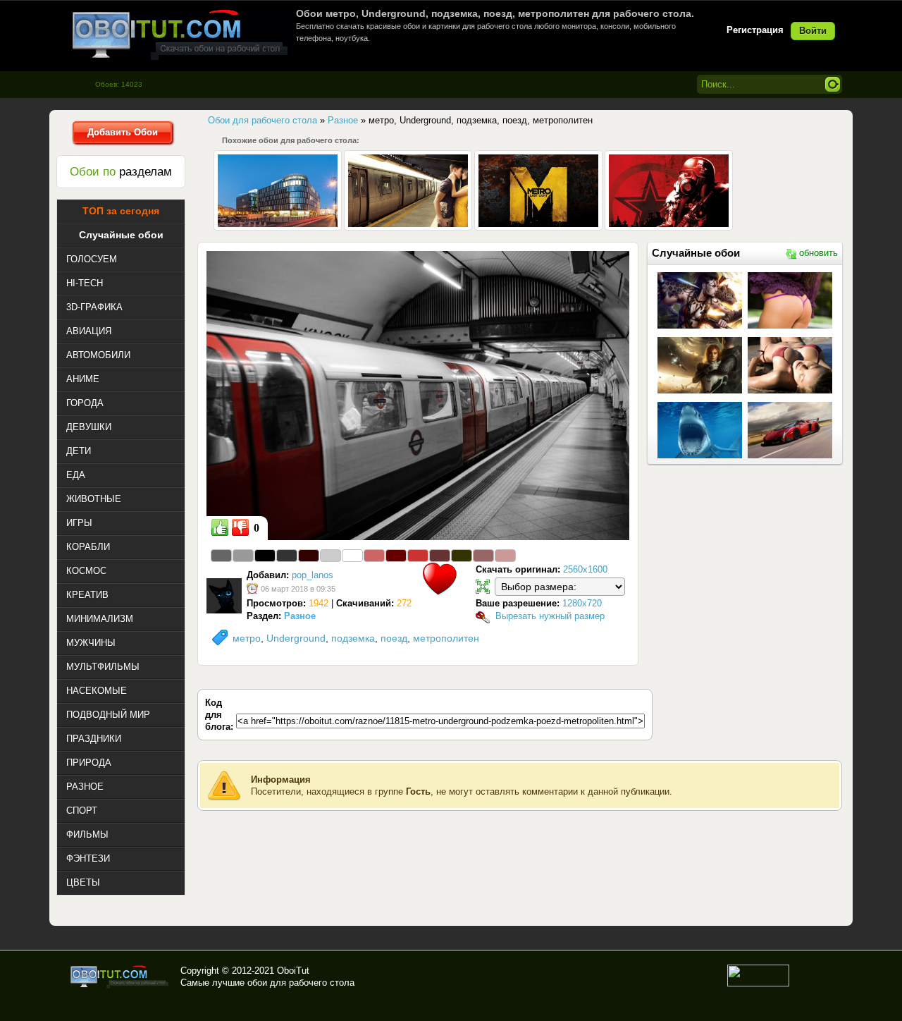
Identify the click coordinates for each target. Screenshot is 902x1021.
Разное (300, 616)
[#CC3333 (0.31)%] (417, 555)
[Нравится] (219, 527)
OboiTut (293, 970)
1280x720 (582, 603)
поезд (394, 638)
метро (247, 638)
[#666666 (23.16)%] (221, 555)
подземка (353, 638)
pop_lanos (312, 575)
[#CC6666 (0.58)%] (374, 555)
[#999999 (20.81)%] (243, 555)
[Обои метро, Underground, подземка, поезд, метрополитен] (418, 394)
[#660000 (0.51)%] (396, 555)
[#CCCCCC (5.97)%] (330, 555)
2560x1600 (585, 569)
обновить (818, 252)
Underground (296, 638)
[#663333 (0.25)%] (439, 555)
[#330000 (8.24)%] (308, 555)
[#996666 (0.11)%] (483, 555)
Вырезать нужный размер (550, 616)
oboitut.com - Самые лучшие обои (120, 977)
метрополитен (446, 638)
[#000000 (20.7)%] (265, 555)
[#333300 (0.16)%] (461, 555)
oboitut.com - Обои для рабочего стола (179, 34)
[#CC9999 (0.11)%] (505, 555)
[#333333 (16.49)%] (286, 555)
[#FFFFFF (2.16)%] (352, 555)
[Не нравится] (240, 527)
